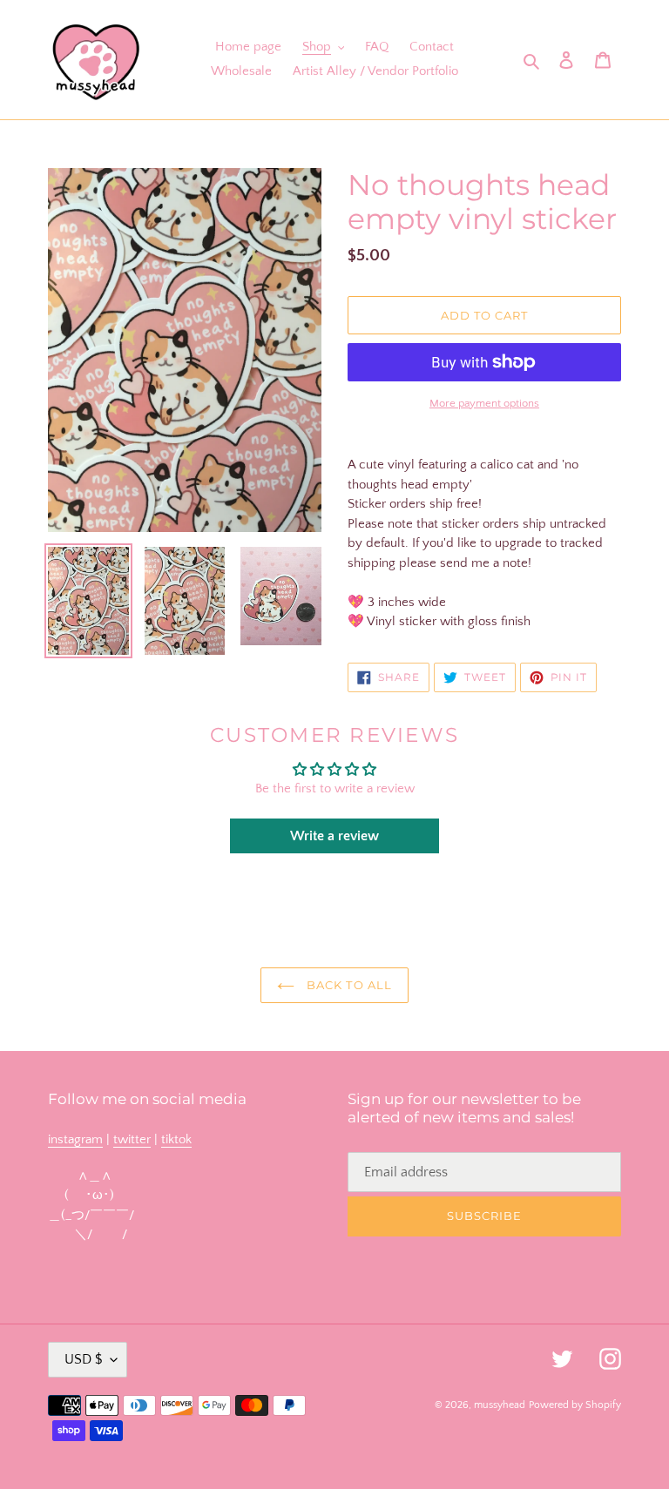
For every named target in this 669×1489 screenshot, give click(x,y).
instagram (75, 1139)
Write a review (334, 836)
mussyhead (499, 1405)
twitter (132, 1139)
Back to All (347, 985)
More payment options (484, 403)
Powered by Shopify (575, 1405)
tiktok (176, 1139)
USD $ (83, 1359)
